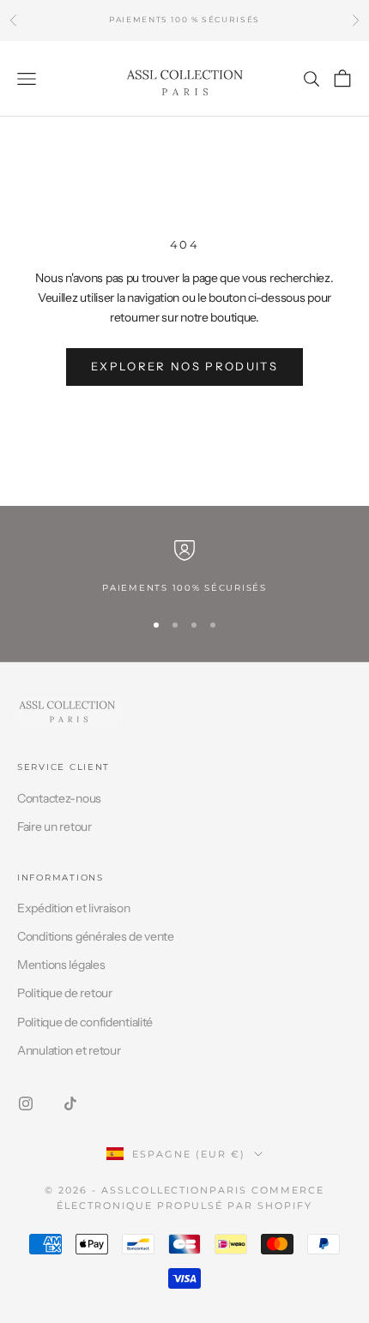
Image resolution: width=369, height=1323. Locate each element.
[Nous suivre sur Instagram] (25, 1103)
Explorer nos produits (184, 366)
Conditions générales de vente (95, 936)
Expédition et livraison (73, 908)
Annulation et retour (68, 1050)
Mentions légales (61, 964)
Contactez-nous (59, 798)
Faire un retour (54, 826)
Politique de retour (64, 993)
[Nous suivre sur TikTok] (70, 1103)
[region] (184, 567)
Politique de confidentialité (85, 1022)
